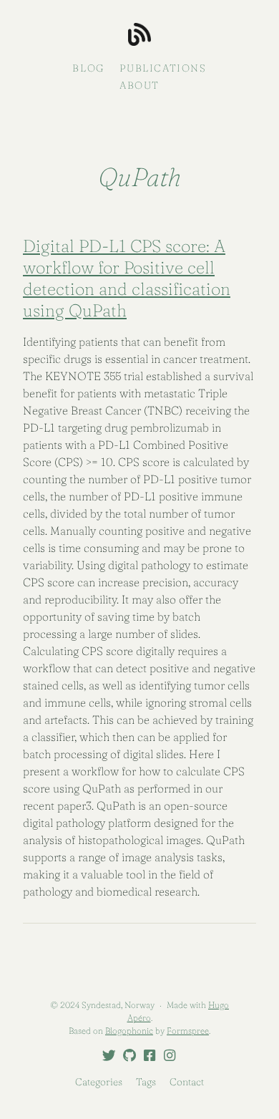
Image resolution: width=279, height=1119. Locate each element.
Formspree (188, 1030)
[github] (126, 1056)
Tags (146, 1081)
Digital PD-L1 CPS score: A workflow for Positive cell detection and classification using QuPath (126, 278)
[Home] (139, 35)
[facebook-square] (146, 1056)
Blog (88, 68)
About (139, 85)
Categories (98, 1081)
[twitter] (106, 1056)
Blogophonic (129, 1030)
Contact (187, 1081)
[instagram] (166, 1056)
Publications (162, 68)
